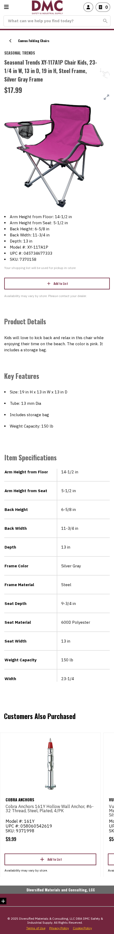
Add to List (61, 283)
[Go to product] (50, 763)
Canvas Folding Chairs (33, 40)
